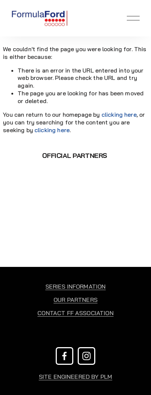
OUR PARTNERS (75, 299)
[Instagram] (86, 356)
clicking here (119, 114)
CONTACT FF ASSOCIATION (75, 313)
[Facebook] (64, 356)
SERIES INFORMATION (75, 286)
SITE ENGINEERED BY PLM (76, 376)
